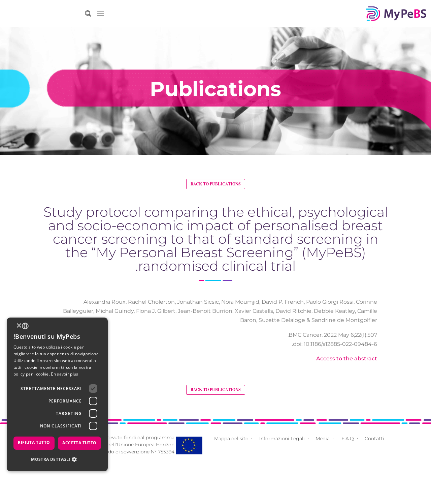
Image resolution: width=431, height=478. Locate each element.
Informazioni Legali (282, 439)
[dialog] (57, 394)
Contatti (374, 439)
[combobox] (25, 326)
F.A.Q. (347, 439)
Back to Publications (216, 184)
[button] (57, 459)
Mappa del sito (231, 439)
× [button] (19, 325)
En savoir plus (64, 374)
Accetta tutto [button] (79, 443)
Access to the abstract (346, 358)
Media (323, 439)
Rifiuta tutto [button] (34, 442)
